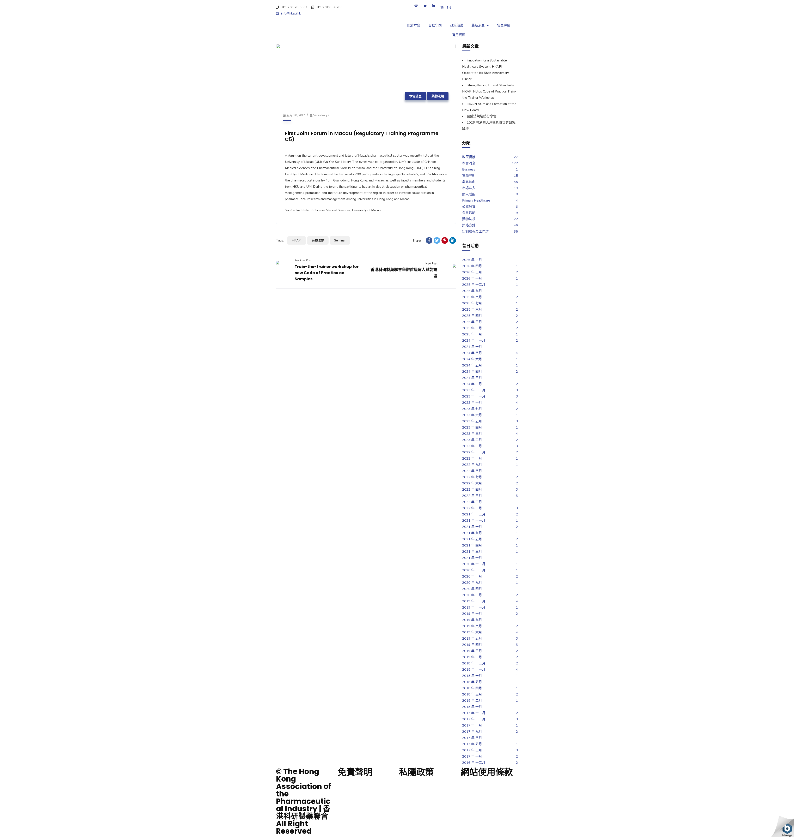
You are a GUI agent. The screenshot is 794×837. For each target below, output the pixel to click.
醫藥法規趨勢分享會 (481, 116)
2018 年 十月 (472, 676)
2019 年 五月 (472, 638)
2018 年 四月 (472, 688)
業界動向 (468, 182)
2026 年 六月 (472, 260)
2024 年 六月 (472, 359)
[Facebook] (429, 240)
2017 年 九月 (472, 731)
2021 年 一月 (472, 558)
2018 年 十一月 (473, 669)
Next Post (431, 263)
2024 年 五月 (472, 365)
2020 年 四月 (472, 589)
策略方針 (468, 225)
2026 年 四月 (472, 266)
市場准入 (468, 188)
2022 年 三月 (472, 496)
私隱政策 (416, 772)
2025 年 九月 (472, 291)
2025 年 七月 (472, 303)
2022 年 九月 (472, 464)
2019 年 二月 (472, 657)
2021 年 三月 (472, 551)
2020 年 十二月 (473, 564)
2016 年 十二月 (473, 762)
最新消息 (478, 25)
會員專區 (503, 25)
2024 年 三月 (472, 378)
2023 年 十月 (472, 402)
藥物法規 (438, 96)
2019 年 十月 (472, 613)
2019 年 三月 (472, 651)
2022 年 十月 (472, 458)
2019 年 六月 (472, 632)
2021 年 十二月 (473, 514)
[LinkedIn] (452, 240)
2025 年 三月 (472, 322)
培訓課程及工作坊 (475, 231)
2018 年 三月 (472, 694)
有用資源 (458, 35)
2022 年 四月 (472, 489)
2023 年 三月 (472, 433)
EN (448, 7)
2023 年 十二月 (473, 390)
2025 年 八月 (472, 297)
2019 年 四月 (472, 644)
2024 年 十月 (472, 347)
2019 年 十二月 (473, 601)
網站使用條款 (487, 772)
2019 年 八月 (472, 626)
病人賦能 (468, 194)
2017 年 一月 (472, 756)
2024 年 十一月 (473, 340)
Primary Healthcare (476, 200)
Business (468, 169)
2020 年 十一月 (473, 570)
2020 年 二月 (472, 595)
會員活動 (468, 213)
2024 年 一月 (472, 384)
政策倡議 (456, 25)
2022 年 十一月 (473, 452)
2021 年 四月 (472, 545)
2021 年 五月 (472, 539)
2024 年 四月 (472, 371)
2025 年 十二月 (473, 284)
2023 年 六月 (472, 415)
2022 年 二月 (472, 502)
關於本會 (413, 25)
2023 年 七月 (472, 409)
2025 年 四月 (472, 315)
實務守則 (435, 25)
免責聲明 (355, 772)
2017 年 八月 (472, 738)
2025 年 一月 (472, 334)
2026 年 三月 (472, 272)
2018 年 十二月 (473, 663)
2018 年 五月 (472, 682)
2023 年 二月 (472, 440)
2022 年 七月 (472, 477)
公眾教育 (468, 206)
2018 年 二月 (472, 700)
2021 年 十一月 (473, 520)
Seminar (340, 240)
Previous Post (303, 260)
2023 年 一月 (472, 446)
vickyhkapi (321, 115)
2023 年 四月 (472, 427)
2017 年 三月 (472, 750)
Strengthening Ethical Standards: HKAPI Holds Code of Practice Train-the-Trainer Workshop (489, 91)
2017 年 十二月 (473, 713)
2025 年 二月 (472, 328)
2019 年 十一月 (473, 607)
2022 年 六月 (472, 483)
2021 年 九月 (472, 533)
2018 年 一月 (472, 707)
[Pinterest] (444, 240)
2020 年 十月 (472, 576)
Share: (417, 241)
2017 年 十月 (472, 725)
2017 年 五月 (472, 744)
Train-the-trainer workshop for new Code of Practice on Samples (327, 273)
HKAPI (296, 240)
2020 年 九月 (472, 582)
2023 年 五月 (472, 421)
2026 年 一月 (472, 278)
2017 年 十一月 (473, 719)
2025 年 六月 (472, 309)
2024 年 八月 (472, 353)
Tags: (280, 240)
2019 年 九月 (472, 620)
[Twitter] (437, 240)
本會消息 (415, 96)
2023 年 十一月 (473, 396)
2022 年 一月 (472, 508)
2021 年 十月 (472, 527)
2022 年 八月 (472, 471)
